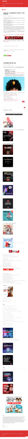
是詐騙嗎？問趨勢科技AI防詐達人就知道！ (7, 255)
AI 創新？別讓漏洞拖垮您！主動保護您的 (7, 340)
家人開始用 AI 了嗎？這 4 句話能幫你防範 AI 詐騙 (8, 316)
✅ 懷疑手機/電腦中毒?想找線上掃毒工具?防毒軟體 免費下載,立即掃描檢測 (11, 268)
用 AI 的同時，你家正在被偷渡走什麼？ (7, 312)
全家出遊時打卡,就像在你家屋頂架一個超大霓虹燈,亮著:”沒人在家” (12, 99)
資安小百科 (13, 3)
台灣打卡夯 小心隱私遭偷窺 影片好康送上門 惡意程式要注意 (13, 13)
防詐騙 (15, 3)
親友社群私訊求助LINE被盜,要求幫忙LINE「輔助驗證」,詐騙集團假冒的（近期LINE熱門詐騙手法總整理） (14, 280)
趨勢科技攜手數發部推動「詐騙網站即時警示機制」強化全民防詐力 (10, 309)
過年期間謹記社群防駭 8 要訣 (9, 63)
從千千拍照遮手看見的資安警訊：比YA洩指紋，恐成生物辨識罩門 (10, 308)
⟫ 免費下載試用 (4, 235)
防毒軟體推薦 (6, 3)
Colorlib (21, 436)
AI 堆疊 (13, 340)
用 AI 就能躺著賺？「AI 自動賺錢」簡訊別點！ (8, 323)
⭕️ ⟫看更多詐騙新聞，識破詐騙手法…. (7, 301)
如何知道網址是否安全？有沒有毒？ (6, 254)
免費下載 (3, 3)
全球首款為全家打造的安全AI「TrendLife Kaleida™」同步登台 (9, 305)
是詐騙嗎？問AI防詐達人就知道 (6, 298)
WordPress (25, 436)
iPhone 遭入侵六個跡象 (5, 259)
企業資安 (18, 3)
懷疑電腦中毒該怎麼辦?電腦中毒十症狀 (7, 275)
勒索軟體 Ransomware (12, 34)
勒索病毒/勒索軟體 (21, 3)
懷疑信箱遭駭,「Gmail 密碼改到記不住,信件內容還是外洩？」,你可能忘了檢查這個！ (12, 260)
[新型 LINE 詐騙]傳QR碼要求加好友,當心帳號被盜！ (8, 282)
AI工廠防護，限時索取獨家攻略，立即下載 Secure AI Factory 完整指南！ (11, 339)
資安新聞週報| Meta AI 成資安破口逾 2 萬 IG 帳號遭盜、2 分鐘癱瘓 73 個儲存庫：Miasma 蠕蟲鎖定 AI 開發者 (14, 322)
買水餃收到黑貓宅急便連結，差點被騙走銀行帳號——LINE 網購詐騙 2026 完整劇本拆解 (12, 317)
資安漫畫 (10, 3)
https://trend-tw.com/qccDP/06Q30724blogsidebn (18, 242)
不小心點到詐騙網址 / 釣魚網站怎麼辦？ (7, 167)
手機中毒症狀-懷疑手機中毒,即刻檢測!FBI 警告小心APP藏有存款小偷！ (10, 170)
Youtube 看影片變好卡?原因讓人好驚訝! (7, 277)
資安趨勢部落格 (4, 1)
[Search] (24, 107)
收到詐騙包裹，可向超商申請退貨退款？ (7, 297)
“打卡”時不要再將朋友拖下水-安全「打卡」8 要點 (11, 95)
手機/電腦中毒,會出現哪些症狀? (6, 273)
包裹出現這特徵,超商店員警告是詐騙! (7, 279)
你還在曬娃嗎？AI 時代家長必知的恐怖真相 (7, 313)
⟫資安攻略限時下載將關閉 (16, 340)
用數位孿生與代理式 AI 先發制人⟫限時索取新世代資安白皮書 (9, 338)
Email (6, 111)
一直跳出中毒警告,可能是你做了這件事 (7, 263)
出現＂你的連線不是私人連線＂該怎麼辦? (7, 264)
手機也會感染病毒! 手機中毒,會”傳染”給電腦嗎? (8, 276)
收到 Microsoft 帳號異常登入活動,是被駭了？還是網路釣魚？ (9, 281)
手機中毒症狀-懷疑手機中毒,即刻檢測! (7, 265)
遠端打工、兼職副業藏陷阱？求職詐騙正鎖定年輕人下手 (9, 320)
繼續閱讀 (23, 101)
